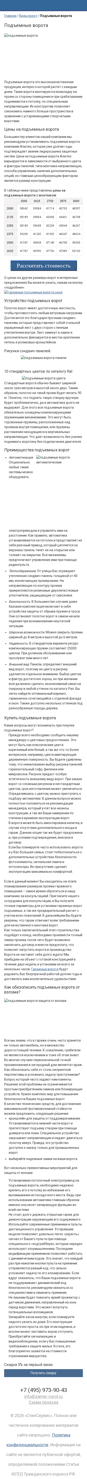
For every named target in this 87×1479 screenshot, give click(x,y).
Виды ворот (28, 16)
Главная (10, 16)
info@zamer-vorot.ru (43, 1396)
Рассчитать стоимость (44, 265)
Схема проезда (43, 1402)
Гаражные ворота (44, 969)
